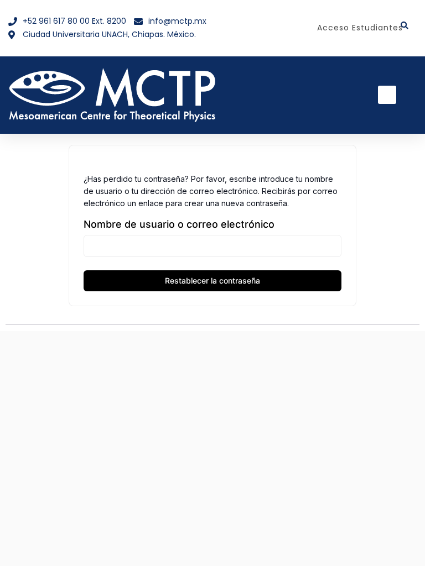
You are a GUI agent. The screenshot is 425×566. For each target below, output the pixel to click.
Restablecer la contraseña (212, 280)
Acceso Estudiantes (360, 27)
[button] (387, 95)
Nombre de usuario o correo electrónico (179, 224)
